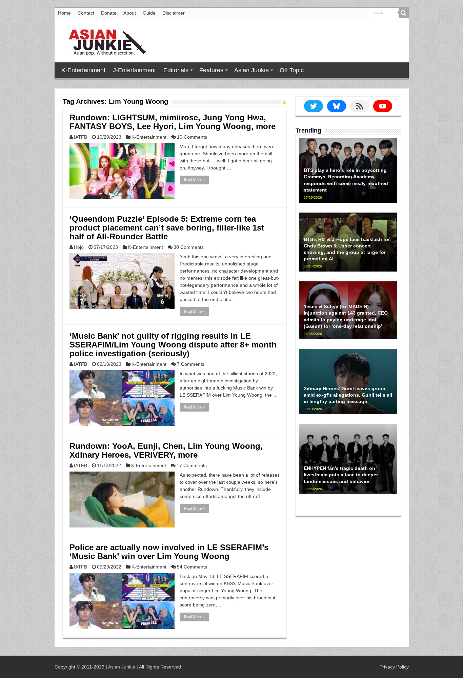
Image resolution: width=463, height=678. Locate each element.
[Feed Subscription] (284, 102)
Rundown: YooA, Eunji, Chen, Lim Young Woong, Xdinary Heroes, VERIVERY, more (166, 450)
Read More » (194, 180)
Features (211, 70)
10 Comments (192, 137)
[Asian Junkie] (104, 39)
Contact (86, 13)
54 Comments (192, 567)
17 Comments (192, 465)
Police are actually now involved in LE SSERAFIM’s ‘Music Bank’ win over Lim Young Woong (168, 552)
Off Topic (292, 70)
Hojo (79, 247)
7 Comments (190, 364)
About (129, 13)
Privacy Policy (394, 667)
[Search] (404, 13)
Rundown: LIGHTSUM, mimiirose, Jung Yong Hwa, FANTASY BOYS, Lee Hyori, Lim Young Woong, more (172, 122)
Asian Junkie (251, 70)
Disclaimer (173, 13)
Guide (149, 13)
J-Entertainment (134, 70)
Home (64, 13)
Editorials (175, 70)
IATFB (80, 137)
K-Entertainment (83, 70)
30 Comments (189, 247)
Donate (109, 13)
